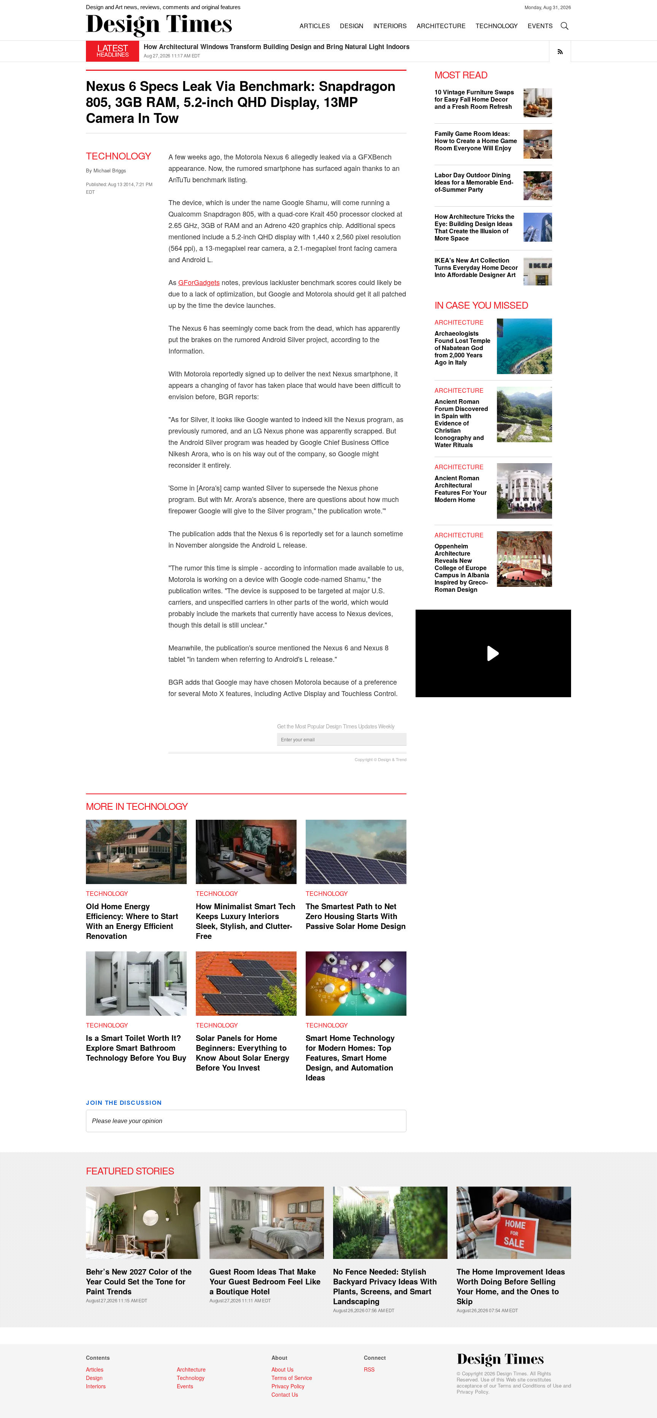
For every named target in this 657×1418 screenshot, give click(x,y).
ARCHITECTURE (441, 25)
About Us (282, 1369)
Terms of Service (291, 1377)
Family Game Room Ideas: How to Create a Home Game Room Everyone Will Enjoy (476, 140)
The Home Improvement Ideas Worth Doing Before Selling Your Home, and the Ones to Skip (511, 1286)
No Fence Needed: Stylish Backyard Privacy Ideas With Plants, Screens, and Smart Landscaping (385, 1286)
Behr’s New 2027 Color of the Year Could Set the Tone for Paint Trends (139, 1281)
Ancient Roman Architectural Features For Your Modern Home (461, 488)
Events (185, 1386)
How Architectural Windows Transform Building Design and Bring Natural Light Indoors (276, 46)
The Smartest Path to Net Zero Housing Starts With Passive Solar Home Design (356, 915)
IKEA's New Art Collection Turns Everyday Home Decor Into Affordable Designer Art (476, 267)
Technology (118, 155)
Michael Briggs (110, 170)
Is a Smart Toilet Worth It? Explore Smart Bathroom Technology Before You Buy (136, 1047)
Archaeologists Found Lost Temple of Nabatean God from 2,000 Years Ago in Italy (462, 347)
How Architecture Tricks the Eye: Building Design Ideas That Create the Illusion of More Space (474, 227)
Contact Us (284, 1394)
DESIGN (351, 25)
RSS (369, 1369)
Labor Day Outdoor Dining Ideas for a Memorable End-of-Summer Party (474, 182)
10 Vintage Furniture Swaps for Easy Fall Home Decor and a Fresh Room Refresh (474, 99)
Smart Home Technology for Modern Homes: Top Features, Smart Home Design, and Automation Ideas (350, 1057)
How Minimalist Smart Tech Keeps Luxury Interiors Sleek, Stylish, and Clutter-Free (245, 920)
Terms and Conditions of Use (530, 1385)
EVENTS (540, 25)
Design (94, 1377)
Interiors (96, 1386)
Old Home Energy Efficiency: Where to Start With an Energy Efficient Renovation (132, 920)
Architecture (459, 322)
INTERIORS (390, 25)
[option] (357, 51)
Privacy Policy (472, 1391)
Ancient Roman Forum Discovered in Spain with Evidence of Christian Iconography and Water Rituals (461, 423)
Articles (94, 1369)
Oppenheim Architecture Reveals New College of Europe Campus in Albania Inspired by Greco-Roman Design (462, 568)
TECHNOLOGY (497, 25)
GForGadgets (199, 282)
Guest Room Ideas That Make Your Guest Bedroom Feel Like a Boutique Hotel (265, 1281)
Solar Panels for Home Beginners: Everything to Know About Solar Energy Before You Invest (242, 1052)
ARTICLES (315, 25)
